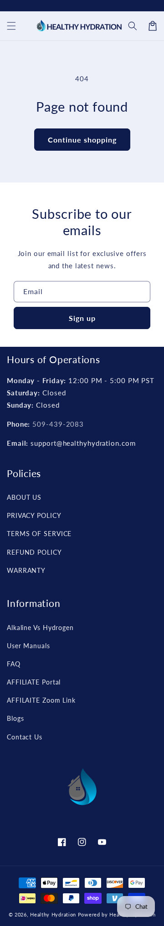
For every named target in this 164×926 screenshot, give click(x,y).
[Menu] (11, 26)
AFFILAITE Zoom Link (41, 700)
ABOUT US (24, 497)
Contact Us (24, 737)
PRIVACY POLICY (34, 515)
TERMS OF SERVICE (39, 533)
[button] (133, 26)
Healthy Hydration (53, 914)
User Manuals (28, 646)
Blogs (15, 718)
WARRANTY (26, 570)
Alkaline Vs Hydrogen (40, 627)
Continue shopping (82, 139)
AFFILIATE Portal (34, 682)
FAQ (13, 664)
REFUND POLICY (34, 552)
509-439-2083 (58, 424)
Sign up (82, 318)
